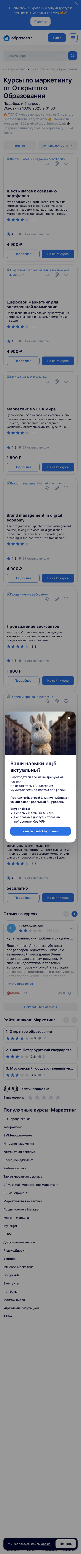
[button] (69, 718)
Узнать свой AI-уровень (40, 831)
